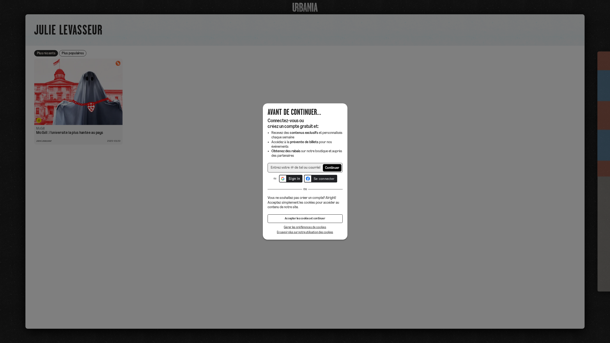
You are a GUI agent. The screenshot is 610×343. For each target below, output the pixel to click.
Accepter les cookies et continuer (305, 218)
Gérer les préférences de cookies (305, 227)
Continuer (332, 168)
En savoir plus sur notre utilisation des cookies (305, 232)
